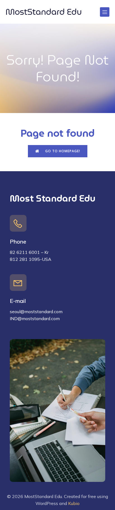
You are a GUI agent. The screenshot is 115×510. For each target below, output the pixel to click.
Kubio (74, 503)
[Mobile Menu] (104, 12)
